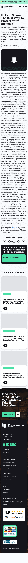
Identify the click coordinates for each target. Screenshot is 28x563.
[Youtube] (7, 444)
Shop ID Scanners (7, 473)
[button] (4, 241)
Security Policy (6, 456)
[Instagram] (11, 444)
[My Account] (20, 6)
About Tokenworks (7, 479)
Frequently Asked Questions (9, 476)
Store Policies (6, 449)
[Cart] (23, 6)
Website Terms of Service (9, 459)
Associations (5, 492)
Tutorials (15, 45)
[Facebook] (14, 444)
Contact (4, 486)
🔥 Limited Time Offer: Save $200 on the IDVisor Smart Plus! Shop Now (13, 2)
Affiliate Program (6, 489)
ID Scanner (15, 227)
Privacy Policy (6, 452)
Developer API (6, 469)
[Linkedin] (4, 444)
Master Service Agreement (9, 462)
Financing (5, 483)
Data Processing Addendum (9, 465)
